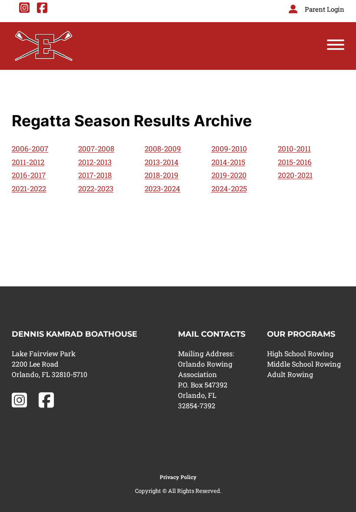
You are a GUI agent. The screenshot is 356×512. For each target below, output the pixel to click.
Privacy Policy (178, 476)
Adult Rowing (290, 374)
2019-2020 (229, 175)
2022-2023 (95, 189)
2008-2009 (163, 149)
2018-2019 (161, 175)
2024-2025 (229, 189)
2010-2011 (294, 149)
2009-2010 (229, 149)
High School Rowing (300, 353)
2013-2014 (161, 162)
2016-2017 (29, 175)
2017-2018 (95, 175)
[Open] (335, 46)
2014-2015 (228, 162)
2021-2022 (29, 189)
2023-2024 (162, 189)
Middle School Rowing (304, 363)
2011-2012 (28, 162)
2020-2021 (295, 175)
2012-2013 (95, 162)
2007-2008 (96, 149)
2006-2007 (30, 149)
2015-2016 (295, 162)
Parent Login (324, 9)
